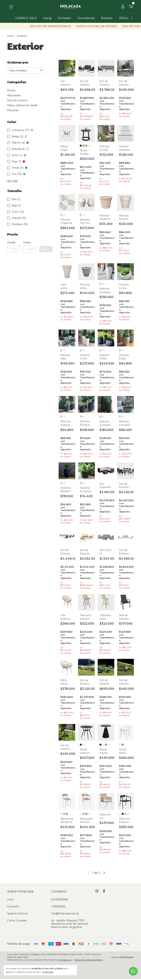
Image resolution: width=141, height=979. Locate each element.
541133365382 (59, 899)
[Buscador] (11, 6)
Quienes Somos (17, 913)
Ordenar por (17, 62)
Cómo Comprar (17, 920)
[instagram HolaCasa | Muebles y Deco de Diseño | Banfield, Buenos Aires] (97, 891)
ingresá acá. (65, 959)
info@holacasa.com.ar (65, 913)
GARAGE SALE (26, 18)
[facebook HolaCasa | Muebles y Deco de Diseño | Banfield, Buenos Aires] (104, 891)
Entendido (48, 972)
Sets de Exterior (17, 100)
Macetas (12, 110)
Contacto (13, 906)
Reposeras (14, 95)
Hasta (27, 242)
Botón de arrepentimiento (88, 959)
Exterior (107, 18)
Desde (11, 242)
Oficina (124, 18)
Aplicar (46, 249)
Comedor (64, 18)
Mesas (11, 90)
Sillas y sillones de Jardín (22, 105)
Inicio (10, 36)
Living (47, 18)
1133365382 (58, 906)
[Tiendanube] (122, 957)
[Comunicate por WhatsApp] (133, 971)
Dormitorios (86, 18)
